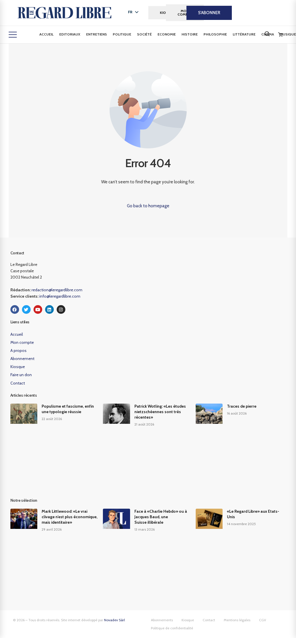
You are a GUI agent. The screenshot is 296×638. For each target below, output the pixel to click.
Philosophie (215, 34)
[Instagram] (61, 309)
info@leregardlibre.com (59, 296)
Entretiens (96, 34)
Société (144, 34)
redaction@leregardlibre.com (57, 289)
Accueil (46, 34)
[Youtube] (38, 309)
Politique (122, 34)
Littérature (244, 34)
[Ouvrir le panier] (280, 34)
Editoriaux (69, 34)
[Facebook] (14, 309)
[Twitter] (26, 309)
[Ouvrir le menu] (13, 35)
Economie (167, 34)
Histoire (190, 34)
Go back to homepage (148, 205)
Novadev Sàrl (114, 620)
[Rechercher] (267, 34)
